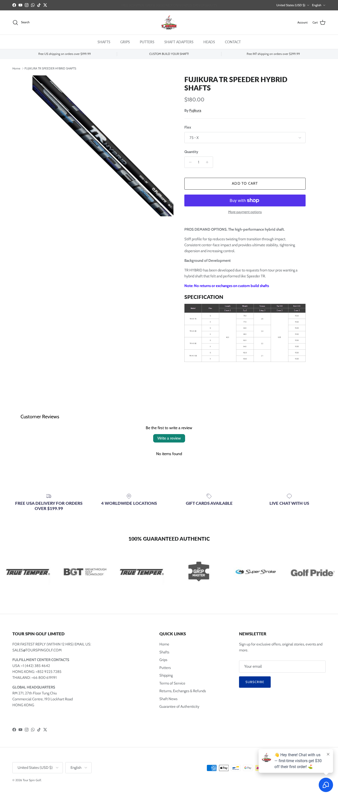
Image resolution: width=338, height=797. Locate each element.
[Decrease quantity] (189, 162)
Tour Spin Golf (32, 780)
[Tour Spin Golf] (169, 22)
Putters (165, 667)
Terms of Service (172, 683)
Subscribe (254, 682)
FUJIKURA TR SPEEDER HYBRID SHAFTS (50, 68)
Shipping (166, 675)
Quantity (191, 152)
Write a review (169, 438)
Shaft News (168, 699)
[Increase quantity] (208, 162)
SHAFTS (103, 42)
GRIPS (125, 42)
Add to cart (245, 183)
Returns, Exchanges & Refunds (182, 691)
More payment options (245, 212)
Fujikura (195, 110)
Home (16, 68)
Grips (163, 660)
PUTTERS (147, 42)
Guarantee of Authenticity (179, 706)
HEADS (209, 42)
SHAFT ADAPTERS (178, 42)
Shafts (164, 652)
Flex (187, 127)
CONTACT (233, 42)
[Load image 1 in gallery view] (102, 145)
